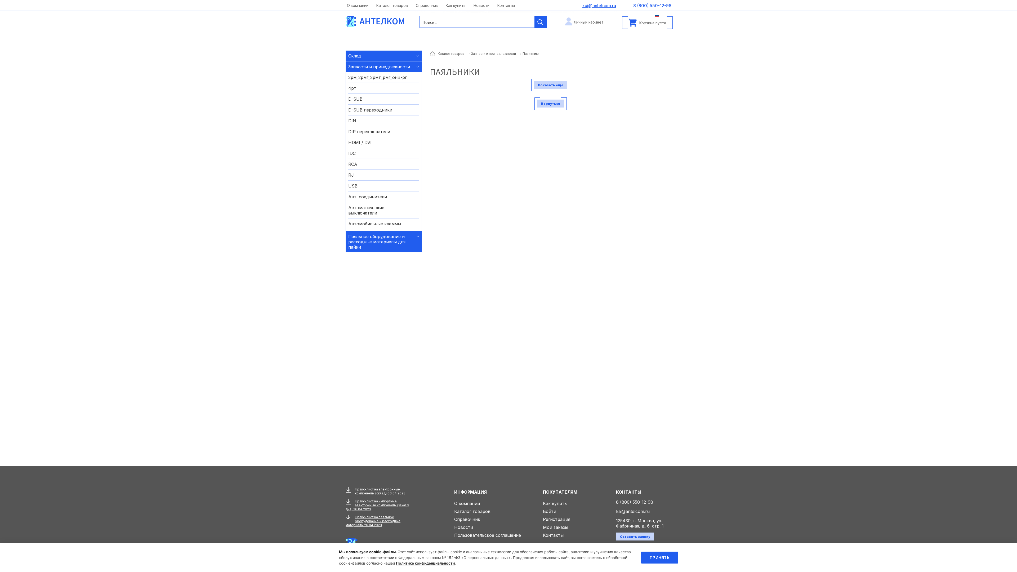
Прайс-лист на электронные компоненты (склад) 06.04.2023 (380, 491)
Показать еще (550, 85)
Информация (470, 492)
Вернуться (550, 103)
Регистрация (556, 519)
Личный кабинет (589, 22)
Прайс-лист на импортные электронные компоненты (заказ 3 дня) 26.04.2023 (377, 505)
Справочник (427, 5)
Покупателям (560, 492)
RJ (351, 175)
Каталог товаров (392, 5)
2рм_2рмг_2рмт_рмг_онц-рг (377, 77)
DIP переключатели (369, 131)
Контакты (506, 5)
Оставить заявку (635, 536)
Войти (549, 511)
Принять (660, 557)
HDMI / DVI (360, 142)
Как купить (456, 5)
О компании (357, 5)
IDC (352, 153)
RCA (352, 164)
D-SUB (355, 99)
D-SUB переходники (370, 110)
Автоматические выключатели (366, 210)
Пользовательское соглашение (487, 535)
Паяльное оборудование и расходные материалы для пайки (376, 242)
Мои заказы (555, 527)
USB (353, 186)
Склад (354, 56)
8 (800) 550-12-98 (634, 502)
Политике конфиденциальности (425, 563)
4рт (352, 88)
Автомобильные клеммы (374, 223)
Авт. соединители (367, 196)
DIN (352, 120)
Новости (481, 5)
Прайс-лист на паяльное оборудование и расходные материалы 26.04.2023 (373, 521)
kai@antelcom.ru (633, 511)
